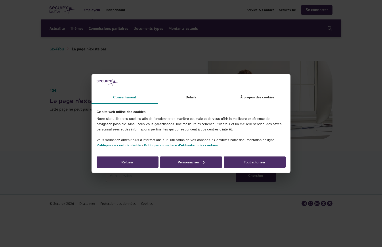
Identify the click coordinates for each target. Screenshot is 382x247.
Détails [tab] (191, 97)
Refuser (127, 162)
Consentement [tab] (124, 97)
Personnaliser (188, 162)
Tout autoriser (254, 162)
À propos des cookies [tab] (257, 97)
